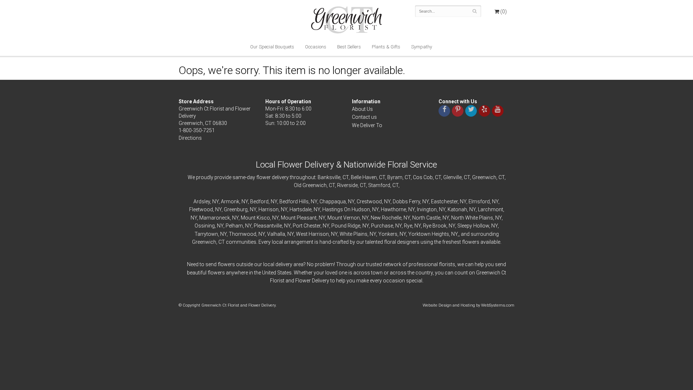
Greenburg (236, 209)
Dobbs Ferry (406, 201)
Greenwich (484, 177)
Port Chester (307, 226)
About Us (362, 109)
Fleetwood (201, 209)
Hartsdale (300, 209)
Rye (408, 226)
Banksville (329, 177)
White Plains (353, 234)
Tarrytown (206, 234)
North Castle (426, 218)
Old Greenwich (310, 185)
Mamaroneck (214, 218)
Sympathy (421, 46)
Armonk (230, 201)
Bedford (259, 201)
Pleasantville (268, 226)
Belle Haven (364, 177)
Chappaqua (332, 201)
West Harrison (312, 234)
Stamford (379, 185)
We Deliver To (367, 125)
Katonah (457, 209)
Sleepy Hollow (473, 226)
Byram (394, 177)
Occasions (315, 46)
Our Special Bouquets (272, 46)
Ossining (205, 226)
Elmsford (479, 201)
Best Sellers (349, 46)
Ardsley (201, 201)
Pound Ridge (345, 226)
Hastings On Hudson (346, 209)
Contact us (364, 117)
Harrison (268, 209)
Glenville (452, 177)
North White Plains (472, 218)
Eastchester (444, 201)
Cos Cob (423, 177)
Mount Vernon (343, 218)
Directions (190, 138)
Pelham (234, 226)
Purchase (382, 226)
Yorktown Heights (428, 234)
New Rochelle (386, 218)
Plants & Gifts (386, 46)
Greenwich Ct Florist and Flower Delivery (349, 21)
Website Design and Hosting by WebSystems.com (468, 305)
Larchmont (490, 209)
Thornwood (242, 234)
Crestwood (369, 201)
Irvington (427, 209)
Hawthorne (393, 209)
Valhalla (276, 234)
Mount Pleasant (299, 218)
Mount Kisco (255, 218)
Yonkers (387, 234)
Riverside (347, 185)
